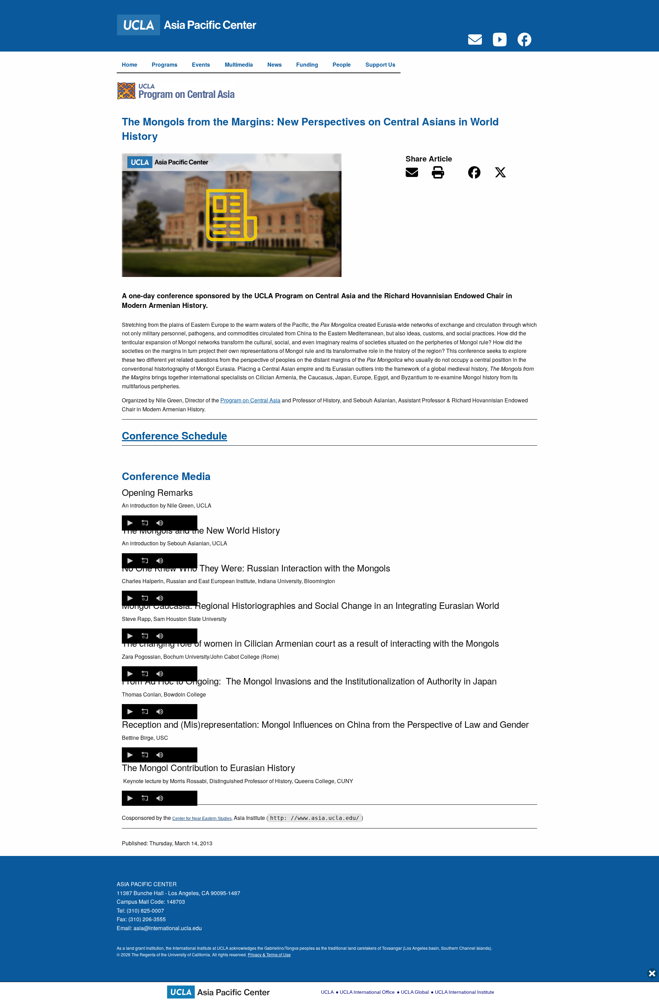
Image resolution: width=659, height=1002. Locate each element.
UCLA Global (415, 992)
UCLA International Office (367, 992)
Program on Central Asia (250, 400)
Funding (307, 64)
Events (201, 64)
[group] (159, 523)
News (274, 64)
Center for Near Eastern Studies (202, 818)
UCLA (327, 992)
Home (129, 64)
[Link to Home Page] (191, 24)
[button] (129, 523)
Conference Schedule (174, 435)
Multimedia (239, 64)
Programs (164, 64)
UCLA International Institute (464, 992)
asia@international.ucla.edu (168, 928)
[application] (159, 523)
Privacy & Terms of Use (269, 954)
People (342, 64)
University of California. (189, 954)
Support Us (380, 64)
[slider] (181, 523)
